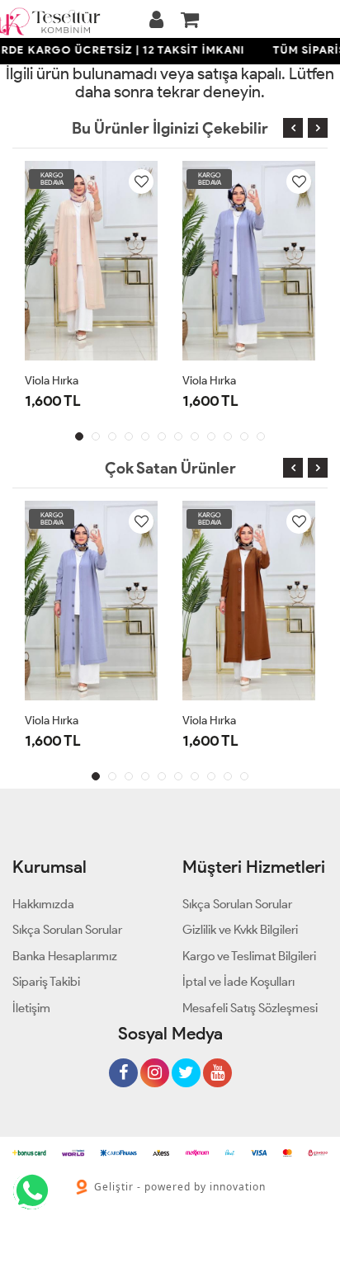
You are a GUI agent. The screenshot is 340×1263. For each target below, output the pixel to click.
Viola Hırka (51, 381)
